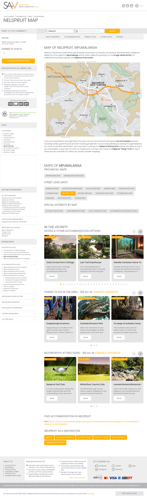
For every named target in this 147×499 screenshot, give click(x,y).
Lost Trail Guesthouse (90, 262)
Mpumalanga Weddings (11, 302)
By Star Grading (9, 291)
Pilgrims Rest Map (124, 193)
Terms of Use (10, 473)
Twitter (118, 466)
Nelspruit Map (68, 193)
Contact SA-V (10, 465)
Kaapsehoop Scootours (58, 323)
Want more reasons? (77, 478)
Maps (30, 16)
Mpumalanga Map (53, 176)
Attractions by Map (54, 211)
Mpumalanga (39, 16)
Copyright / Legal (11, 471)
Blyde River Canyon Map (72, 189)
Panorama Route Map (104, 193)
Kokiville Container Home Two (128, 262)
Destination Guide (9, 247)
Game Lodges (9, 286)
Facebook (102, 466)
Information (21, 16)
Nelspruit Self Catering (10, 206)
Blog (133, 466)
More (52, 276)
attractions (84, 437)
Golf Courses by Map (97, 211)
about (49, 437)
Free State (8, 136)
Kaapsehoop (7, 222)
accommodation (123, 141)
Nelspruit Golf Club (56, 384)
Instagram (103, 469)
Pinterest (118, 469)
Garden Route (9, 138)
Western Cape (9, 152)
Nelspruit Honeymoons (10, 213)
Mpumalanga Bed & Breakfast (15, 273)
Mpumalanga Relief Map (73, 176)
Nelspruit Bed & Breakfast (11, 204)
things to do (101, 437)
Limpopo (7, 144)
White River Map (64, 198)
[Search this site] (123, 5)
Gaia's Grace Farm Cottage (60, 262)
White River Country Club (92, 384)
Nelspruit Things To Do (122, 149)
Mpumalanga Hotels (11, 269)
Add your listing (129, 493)
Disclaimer (9, 467)
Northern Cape (9, 150)
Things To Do (90, 37)
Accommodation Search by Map (123, 211)
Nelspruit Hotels (8, 200)
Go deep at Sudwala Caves (127, 323)
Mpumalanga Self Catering (14, 275)
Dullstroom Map (93, 189)
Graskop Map (109, 189)
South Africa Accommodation (62, 421)
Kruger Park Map (85, 193)
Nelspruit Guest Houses (11, 202)
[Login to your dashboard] (127, 5)
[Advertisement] (18, 171)
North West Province (11, 148)
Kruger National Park (122, 55)
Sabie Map (50, 198)
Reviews (120, 37)
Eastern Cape (9, 134)
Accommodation (72, 37)
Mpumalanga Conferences (12, 308)
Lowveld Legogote (105, 292)
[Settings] (131, 5)
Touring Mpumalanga (10, 314)
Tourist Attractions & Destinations (16, 252)
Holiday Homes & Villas (12, 211)
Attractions (106, 37)
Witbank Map (80, 198)
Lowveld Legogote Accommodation (122, 421)
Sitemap (91, 494)
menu (137, 5)
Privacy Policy (10, 469)
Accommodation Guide (11, 264)
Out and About (8, 319)
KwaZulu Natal (9, 142)
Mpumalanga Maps (11, 256)
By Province (6, 131)
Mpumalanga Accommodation (91, 421)
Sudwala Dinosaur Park (91, 323)
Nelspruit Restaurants (109, 146)
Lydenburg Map (52, 193)
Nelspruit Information (84, 57)
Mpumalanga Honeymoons (14, 284)
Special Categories (11, 289)
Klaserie (15, 222)
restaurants (118, 437)
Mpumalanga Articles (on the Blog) (17, 259)
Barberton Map (52, 189)
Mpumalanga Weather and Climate (17, 254)
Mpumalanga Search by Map (12, 296)
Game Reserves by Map (76, 211)
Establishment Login (13, 475)
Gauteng (7, 140)
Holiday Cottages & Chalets (14, 209)
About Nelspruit (53, 37)
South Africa (9, 16)
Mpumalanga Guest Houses (14, 271)
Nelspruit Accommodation (55, 424)
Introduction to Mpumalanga (14, 250)
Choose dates (8, 44)
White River (23, 222)
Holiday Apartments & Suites (14, 208)
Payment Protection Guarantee (24, 113)
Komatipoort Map (126, 189)
